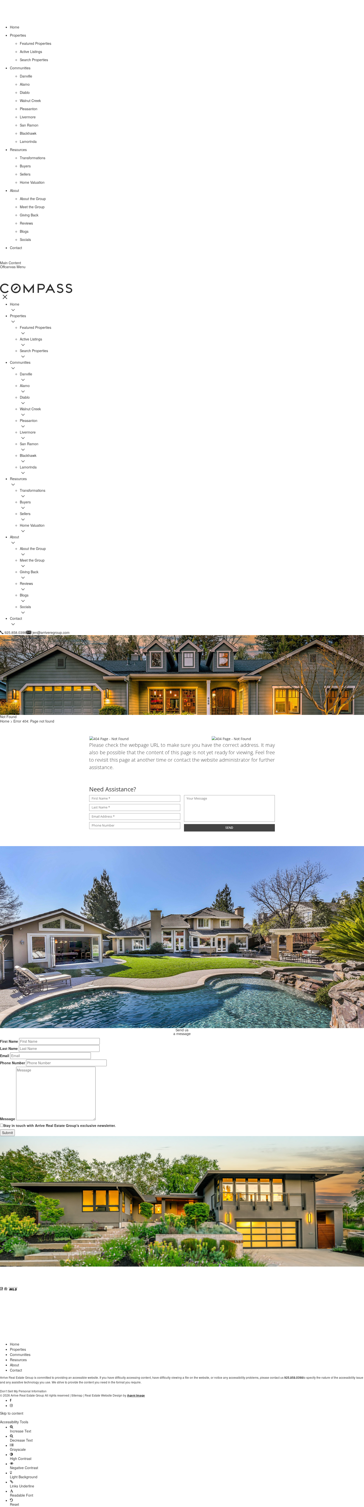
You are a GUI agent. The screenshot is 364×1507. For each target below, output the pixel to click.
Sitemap (76, 1395)
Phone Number (12, 1062)
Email (4, 1055)
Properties (18, 1349)
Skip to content (11, 1413)
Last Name (9, 1048)
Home (14, 1344)
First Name (9, 1041)
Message (7, 1118)
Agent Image (136, 1395)
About (14, 1364)
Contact (16, 1370)
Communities (20, 1354)
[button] (182, 1417)
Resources (18, 1359)
